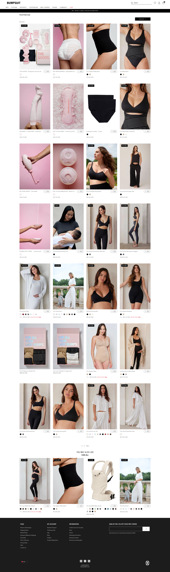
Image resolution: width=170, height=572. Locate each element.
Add (47, 71)
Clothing (14, 7)
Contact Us (23, 547)
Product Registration (52, 540)
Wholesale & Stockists (75, 535)
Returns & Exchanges (25, 527)
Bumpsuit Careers (74, 537)
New (7, 7)
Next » (87, 446)
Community (63, 7)
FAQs (21, 545)
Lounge (54, 7)
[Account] (159, 3)
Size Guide (23, 537)
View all (85, 455)
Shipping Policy (24, 530)
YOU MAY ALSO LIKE (85, 452)
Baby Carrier (45, 7)
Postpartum (33, 7)
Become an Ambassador (75, 540)
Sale (71, 7)
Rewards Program (52, 527)
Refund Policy (23, 532)
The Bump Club (51, 530)
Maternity (23, 7)
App (48, 532)
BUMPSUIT (86, 565)
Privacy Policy (23, 543)
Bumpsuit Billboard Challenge (28, 535)
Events (71, 532)
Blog (48, 535)
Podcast (49, 537)
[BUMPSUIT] (13, 3)
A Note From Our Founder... (76, 527)
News (70, 530)
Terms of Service (24, 540)
